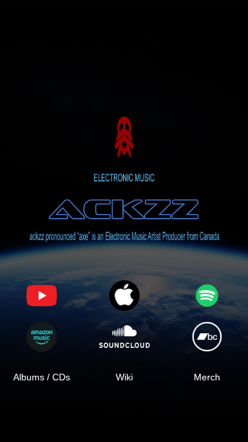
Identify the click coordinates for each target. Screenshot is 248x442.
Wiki (124, 377)
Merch (207, 377)
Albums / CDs (41, 377)
